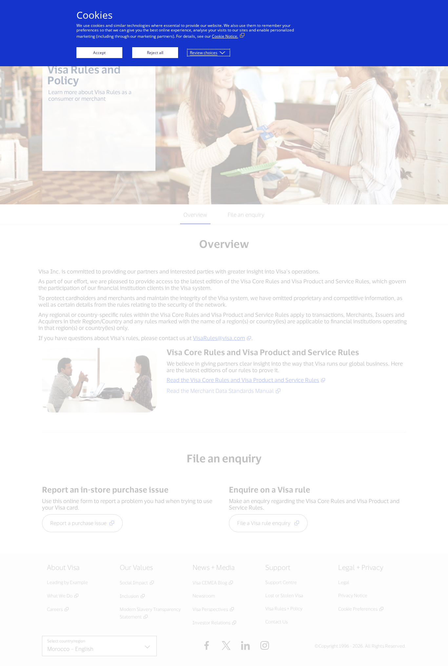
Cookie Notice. (225, 36)
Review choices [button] (203, 52)
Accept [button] (99, 52)
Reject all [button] (155, 52)
